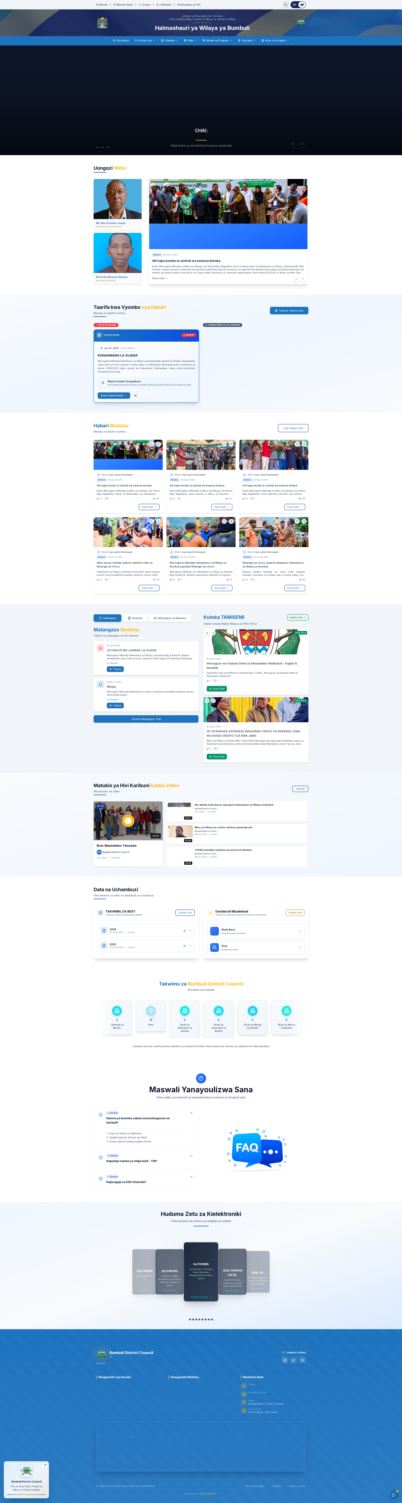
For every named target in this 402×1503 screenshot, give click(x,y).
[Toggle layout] (45, 1464)
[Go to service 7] (209, 1319)
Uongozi (146, 4)
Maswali (103, 4)
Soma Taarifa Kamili (112, 395)
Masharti (277, 1486)
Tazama (117, 669)
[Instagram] (284, 1360)
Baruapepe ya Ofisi (191, 4)
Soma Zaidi (160, 278)
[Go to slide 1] (97, 147)
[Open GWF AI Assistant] (393, 1494)
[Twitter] (293, 1360)
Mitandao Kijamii (124, 4)
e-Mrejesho (166, 4)
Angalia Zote (295, 617)
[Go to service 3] (196, 1319)
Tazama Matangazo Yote (146, 719)
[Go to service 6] (206, 1319)
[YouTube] (302, 1360)
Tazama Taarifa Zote (291, 310)
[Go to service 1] (190, 1319)
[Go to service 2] (193, 1319)
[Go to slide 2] (102, 147)
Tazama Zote (185, 912)
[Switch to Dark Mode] (285, 4)
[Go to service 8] (212, 1319)
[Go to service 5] (203, 1319)
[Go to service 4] (199, 1319)
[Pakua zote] (184, 930)
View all (300, 788)
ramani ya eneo (298, 1486)
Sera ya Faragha (255, 1486)
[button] (145, 1127)
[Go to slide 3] (107, 147)
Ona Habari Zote (293, 428)
